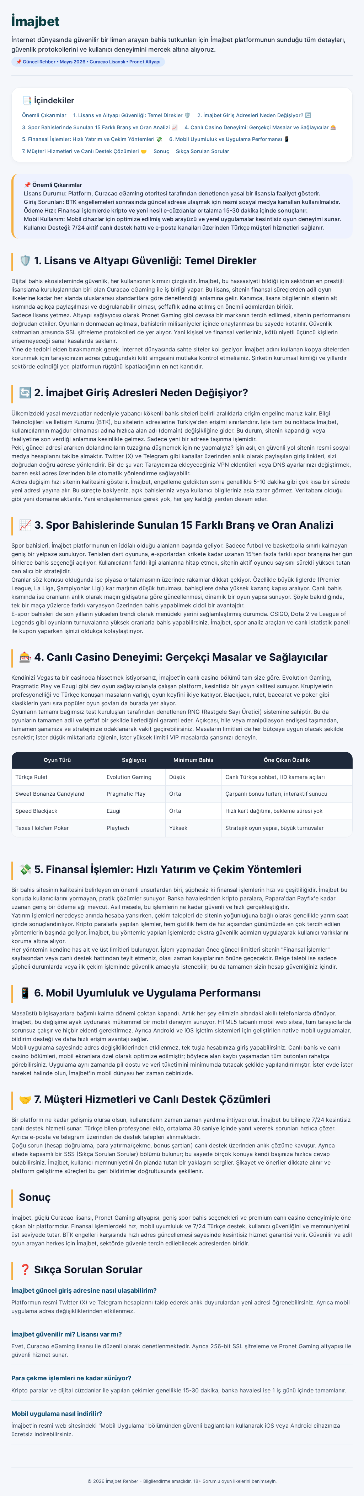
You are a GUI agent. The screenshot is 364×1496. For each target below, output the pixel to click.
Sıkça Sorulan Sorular (202, 151)
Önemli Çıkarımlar (44, 115)
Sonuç (161, 151)
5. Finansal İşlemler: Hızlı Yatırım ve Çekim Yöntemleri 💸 (92, 139)
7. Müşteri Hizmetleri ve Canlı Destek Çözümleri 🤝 (84, 151)
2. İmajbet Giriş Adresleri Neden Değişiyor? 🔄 (254, 115)
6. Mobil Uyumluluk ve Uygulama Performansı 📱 (229, 139)
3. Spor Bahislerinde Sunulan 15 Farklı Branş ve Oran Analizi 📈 (100, 127)
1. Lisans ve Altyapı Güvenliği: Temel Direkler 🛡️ (132, 115)
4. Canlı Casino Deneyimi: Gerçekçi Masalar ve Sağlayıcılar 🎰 (260, 127)
